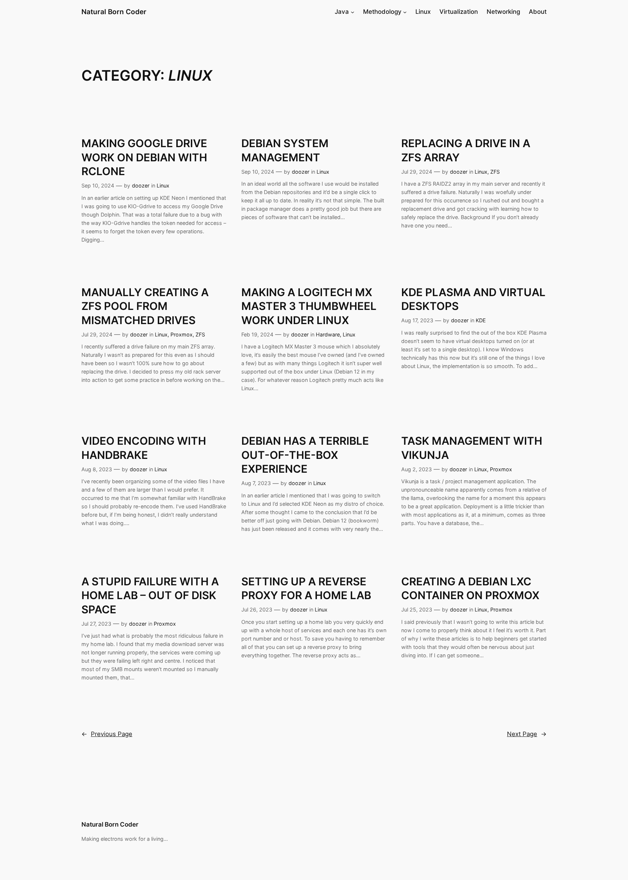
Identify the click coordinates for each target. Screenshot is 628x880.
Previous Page (106, 734)
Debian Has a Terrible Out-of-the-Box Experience (305, 454)
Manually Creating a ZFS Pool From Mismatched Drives (145, 306)
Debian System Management (285, 150)
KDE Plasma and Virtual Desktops (473, 299)
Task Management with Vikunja (471, 447)
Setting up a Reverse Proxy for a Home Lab (306, 588)
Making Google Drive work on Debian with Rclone (144, 157)
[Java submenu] (352, 11)
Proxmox (181, 334)
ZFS (495, 172)
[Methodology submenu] (405, 11)
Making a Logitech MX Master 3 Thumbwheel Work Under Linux (309, 306)
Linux (163, 185)
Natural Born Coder (113, 11)
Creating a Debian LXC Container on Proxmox (470, 588)
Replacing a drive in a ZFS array (465, 150)
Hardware (328, 334)
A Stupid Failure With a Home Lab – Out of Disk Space (150, 595)
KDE (481, 320)
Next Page (527, 734)
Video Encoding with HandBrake (143, 447)
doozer (140, 185)
